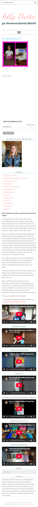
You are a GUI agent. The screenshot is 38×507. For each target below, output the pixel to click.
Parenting (7, 203)
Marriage (7, 198)
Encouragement (9, 181)
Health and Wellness (11, 186)
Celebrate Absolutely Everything (15, 178)
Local (5, 195)
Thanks (6, 209)
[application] (19, 314)
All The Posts (8, 175)
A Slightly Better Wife (19, 18)
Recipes (6, 206)
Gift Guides (7, 184)
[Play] (4, 322)
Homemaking (8, 189)
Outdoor (6, 200)
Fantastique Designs (27, 504)
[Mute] (31, 322)
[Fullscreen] (34, 322)
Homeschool (8, 192)
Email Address (7, 127)
